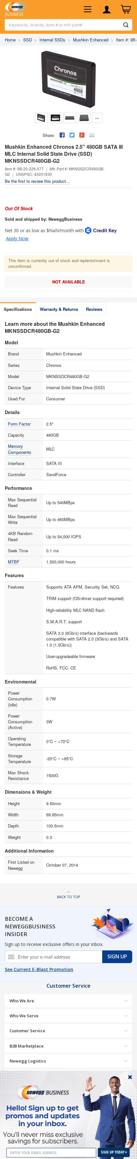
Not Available (68, 282)
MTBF (13, 562)
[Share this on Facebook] (62, 135)
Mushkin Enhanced (90, 40)
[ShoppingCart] (125, 9)
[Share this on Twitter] (72, 135)
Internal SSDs (52, 40)
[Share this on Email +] (91, 135)
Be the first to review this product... (37, 181)
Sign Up (117, 956)
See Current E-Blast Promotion (39, 969)
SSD (27, 40)
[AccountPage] (106, 9)
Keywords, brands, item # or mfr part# (45, 25)
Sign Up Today (113, 1152)
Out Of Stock (19, 208)
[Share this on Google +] (81, 135)
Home (10, 40)
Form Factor (19, 424)
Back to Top (68, 896)
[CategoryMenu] (87, 9)
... (97, 117)
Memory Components (19, 449)
